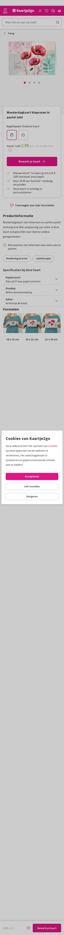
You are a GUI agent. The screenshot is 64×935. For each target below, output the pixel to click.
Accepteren (32, 476)
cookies (52, 446)
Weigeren (32, 496)
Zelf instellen (32, 486)
